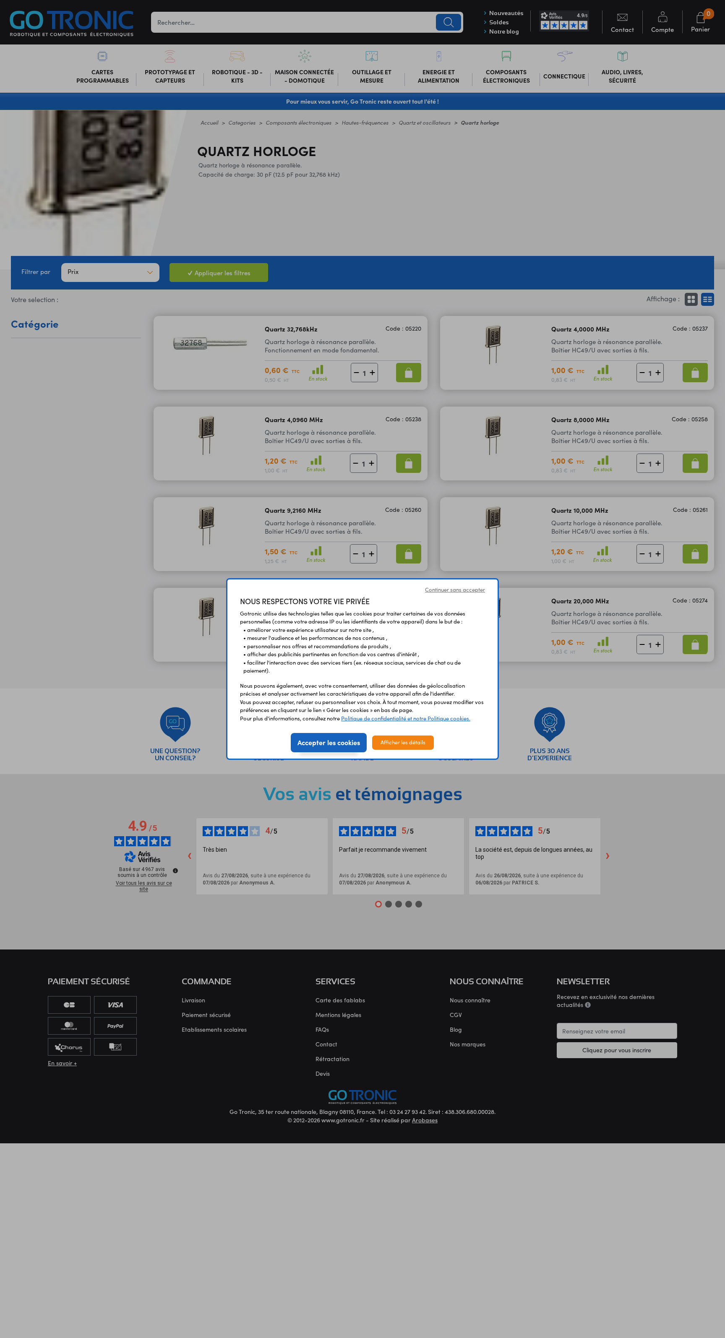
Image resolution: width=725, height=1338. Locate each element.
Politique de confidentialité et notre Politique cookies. (405, 718)
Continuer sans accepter (455, 589)
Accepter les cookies (328, 742)
